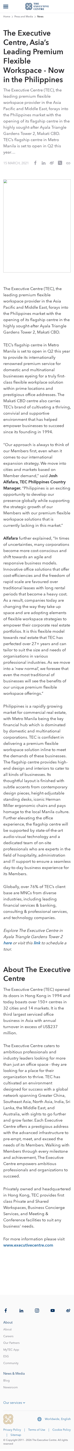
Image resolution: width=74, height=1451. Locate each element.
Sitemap (15, 1435)
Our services (12, 1403)
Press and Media (23, 17)
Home (6, 17)
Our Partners (11, 1343)
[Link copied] (68, 163)
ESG (6, 1356)
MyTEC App (11, 1349)
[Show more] (6, 6)
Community (10, 1363)
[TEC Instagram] (37, 1310)
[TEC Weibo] (68, 1310)
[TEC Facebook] (5, 1310)
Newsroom (10, 1387)
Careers (8, 1336)
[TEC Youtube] (52, 1310)
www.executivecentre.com (28, 1245)
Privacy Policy (12, 1429)
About (7, 1329)
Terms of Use (36, 1429)
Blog (6, 1380)
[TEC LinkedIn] (21, 1310)
